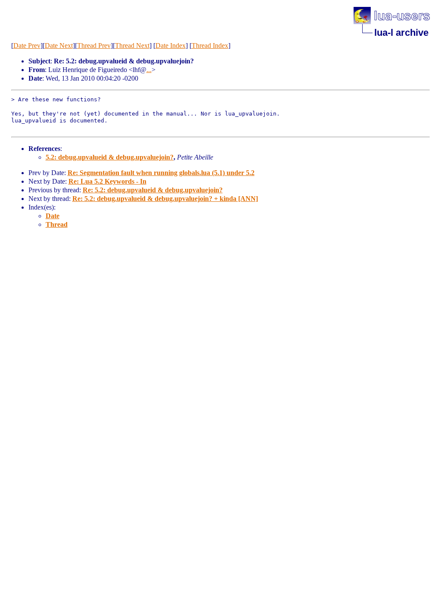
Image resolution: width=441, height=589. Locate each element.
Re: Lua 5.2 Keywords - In (107, 181)
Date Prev (26, 45)
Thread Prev (94, 45)
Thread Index (210, 45)
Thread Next (132, 45)
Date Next (59, 45)
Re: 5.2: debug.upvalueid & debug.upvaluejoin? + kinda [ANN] (165, 198)
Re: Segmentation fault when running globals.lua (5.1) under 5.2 (161, 172)
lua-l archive (401, 32)
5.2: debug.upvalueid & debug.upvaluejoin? (110, 157)
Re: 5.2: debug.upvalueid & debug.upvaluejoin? (153, 190)
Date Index (170, 45)
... (149, 69)
